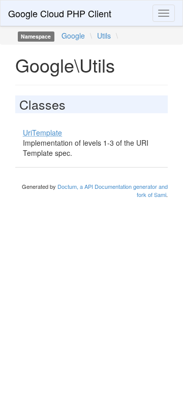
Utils (104, 35)
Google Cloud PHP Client (59, 13)
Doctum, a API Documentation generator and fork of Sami (112, 190)
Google (73, 35)
